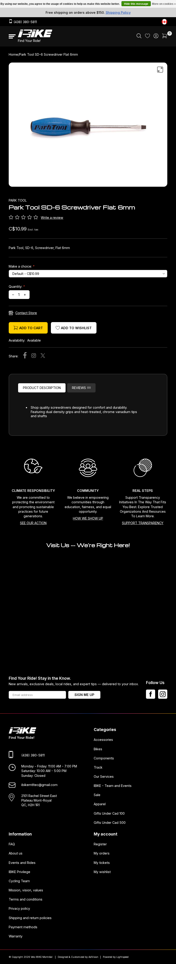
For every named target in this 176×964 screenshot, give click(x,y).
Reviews (81, 388)
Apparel (100, 804)
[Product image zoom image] (88, 126)
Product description (42, 388)
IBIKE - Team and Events (113, 786)
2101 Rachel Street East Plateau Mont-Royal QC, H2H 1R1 (39, 800)
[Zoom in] (160, 69)
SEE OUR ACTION (33, 523)
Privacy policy (19, 908)
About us (15, 853)
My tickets (102, 862)
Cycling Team (19, 881)
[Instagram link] (162, 694)
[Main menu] (12, 36)
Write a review (52, 217)
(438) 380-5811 (25, 22)
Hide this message (136, 3)
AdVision (93, 957)
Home (13, 54)
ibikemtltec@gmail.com (39, 784)
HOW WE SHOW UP (88, 518)
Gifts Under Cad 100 (109, 813)
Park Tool (18, 200)
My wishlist (102, 872)
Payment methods (23, 927)
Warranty (15, 936)
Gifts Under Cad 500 (110, 822)
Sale (97, 795)
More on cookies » (164, 3)
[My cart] (164, 37)
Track (98, 767)
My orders (102, 853)
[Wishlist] (147, 37)
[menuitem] (139, 36)
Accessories (103, 740)
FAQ (12, 844)
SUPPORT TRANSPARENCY (142, 523)
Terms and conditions (25, 899)
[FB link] (150, 694)
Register (100, 844)
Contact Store (26, 313)
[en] (164, 22)
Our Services (104, 776)
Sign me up (84, 695)
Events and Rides (22, 862)
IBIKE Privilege (19, 872)
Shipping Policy (118, 12)
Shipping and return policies (30, 918)
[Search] (139, 37)
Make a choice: (21, 266)
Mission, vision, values (26, 890)
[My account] (156, 37)
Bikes (98, 749)
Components (104, 758)
